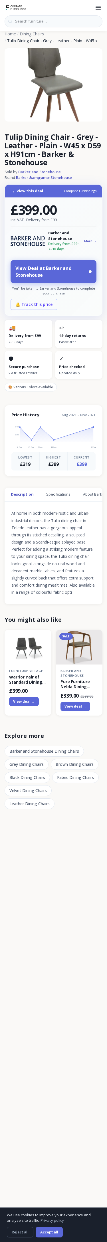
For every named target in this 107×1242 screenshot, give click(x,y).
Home (10, 34)
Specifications (58, 494)
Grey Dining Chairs (26, 764)
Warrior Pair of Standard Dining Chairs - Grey (25, 679)
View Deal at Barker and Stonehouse (43, 271)
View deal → (24, 701)
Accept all (49, 1232)
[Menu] (98, 7)
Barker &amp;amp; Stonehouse (44, 177)
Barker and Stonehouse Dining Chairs (44, 751)
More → (90, 241)
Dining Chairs (32, 34)
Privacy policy (52, 1220)
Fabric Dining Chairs (75, 777)
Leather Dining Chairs (29, 803)
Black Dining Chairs (27, 777)
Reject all (20, 1232)
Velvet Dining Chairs (28, 790)
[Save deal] (43, 637)
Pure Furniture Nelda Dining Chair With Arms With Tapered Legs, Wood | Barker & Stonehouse (77, 684)
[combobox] (53, 21)
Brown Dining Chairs (75, 764)
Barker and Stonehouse (39, 171)
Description (22, 494)
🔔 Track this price (34, 304)
